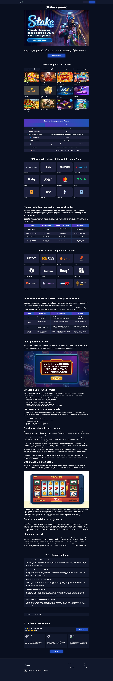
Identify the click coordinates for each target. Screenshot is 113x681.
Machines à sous (80, 69)
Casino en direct (47, 69)
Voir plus (56, 651)
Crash (64, 69)
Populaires (30, 69)
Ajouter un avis (82, 629)
